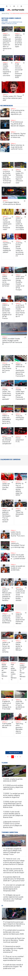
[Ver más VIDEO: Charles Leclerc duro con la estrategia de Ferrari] (7, 270)
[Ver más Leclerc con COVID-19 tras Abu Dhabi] (7, 476)
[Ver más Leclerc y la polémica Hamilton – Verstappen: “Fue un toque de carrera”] (7, 503)
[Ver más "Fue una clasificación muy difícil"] (20, 408)
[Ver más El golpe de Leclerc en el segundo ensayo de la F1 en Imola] (7, 694)
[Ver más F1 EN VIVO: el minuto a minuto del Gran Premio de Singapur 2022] (19, 58)
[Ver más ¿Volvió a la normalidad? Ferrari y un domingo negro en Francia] (5, 545)
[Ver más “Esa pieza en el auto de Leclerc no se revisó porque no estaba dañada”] (20, 582)
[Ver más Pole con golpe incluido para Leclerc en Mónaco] (14, 659)
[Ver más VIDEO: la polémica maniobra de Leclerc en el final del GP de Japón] (19, 29)
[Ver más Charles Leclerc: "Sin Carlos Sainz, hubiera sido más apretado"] (7, 383)
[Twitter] (10, 6)
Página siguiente (14, 753)
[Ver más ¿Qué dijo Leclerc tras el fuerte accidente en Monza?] (20, 694)
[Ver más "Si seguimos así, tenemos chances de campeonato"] (7, 431)
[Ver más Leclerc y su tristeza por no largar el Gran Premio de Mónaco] (7, 608)
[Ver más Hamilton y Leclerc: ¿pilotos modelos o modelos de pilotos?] (8, 236)
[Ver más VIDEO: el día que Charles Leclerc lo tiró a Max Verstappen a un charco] (20, 212)
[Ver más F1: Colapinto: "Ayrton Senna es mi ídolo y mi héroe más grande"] (4, 136)
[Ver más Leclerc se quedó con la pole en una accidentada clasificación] (5, 568)
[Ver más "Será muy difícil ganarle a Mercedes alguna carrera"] (20, 716)
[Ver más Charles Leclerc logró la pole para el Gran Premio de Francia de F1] (20, 383)
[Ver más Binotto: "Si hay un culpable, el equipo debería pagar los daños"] (20, 476)
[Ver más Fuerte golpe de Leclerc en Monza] (7, 716)
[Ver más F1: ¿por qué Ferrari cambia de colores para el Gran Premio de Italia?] (8, 212)
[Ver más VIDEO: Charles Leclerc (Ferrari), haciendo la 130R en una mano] (7, 58)
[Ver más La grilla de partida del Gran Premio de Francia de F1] (7, 358)
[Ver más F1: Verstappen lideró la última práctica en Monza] (14, 193)
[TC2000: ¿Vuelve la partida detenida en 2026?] (14, 771)
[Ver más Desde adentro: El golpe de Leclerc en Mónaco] (4, 659)
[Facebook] (7, 6)
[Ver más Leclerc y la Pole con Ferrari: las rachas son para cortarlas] (7, 635)
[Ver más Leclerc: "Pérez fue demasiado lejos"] (20, 503)
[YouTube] (14, 6)
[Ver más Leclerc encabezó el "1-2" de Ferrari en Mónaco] (23, 659)
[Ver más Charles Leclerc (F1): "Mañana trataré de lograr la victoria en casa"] (20, 165)
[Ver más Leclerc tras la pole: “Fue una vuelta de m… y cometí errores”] (5, 557)
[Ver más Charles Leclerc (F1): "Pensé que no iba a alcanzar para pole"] (13, 87)
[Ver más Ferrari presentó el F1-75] (20, 431)
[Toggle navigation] (2, 9)
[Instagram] (17, 6)
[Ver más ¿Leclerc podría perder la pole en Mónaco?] (20, 635)
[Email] (21, 6)
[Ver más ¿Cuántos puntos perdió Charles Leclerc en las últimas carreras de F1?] (20, 236)
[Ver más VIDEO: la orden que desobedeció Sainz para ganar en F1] (7, 408)
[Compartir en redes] (3, 50)
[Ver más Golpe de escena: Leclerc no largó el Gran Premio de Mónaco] (20, 607)
